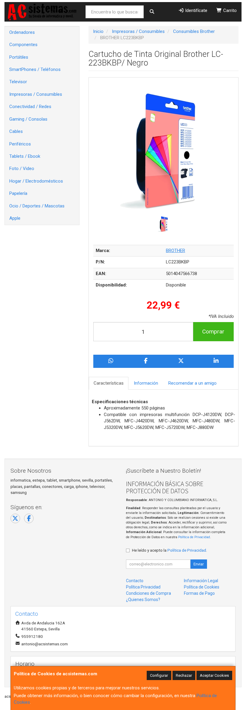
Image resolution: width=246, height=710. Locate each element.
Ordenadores (22, 32)
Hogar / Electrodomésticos (36, 181)
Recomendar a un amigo (192, 383)
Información (146, 383)
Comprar (213, 331)
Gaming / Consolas (28, 119)
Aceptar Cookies (214, 675)
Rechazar (184, 675)
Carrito (229, 10)
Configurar (159, 675)
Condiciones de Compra (148, 593)
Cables (16, 131)
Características (109, 383)
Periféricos (20, 144)
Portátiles (18, 57)
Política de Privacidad (194, 537)
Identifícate (195, 10)
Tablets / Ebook (24, 156)
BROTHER (175, 250)
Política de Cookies (201, 587)
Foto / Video (21, 168)
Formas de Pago (199, 593)
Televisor (18, 81)
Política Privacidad (143, 587)
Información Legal (201, 580)
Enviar (199, 564)
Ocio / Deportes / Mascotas (36, 206)
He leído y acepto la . (169, 550)
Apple (14, 218)
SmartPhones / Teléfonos (35, 69)
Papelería (18, 193)
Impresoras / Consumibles (35, 94)
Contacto (134, 580)
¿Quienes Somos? (143, 599)
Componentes (23, 44)
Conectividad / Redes (30, 106)
